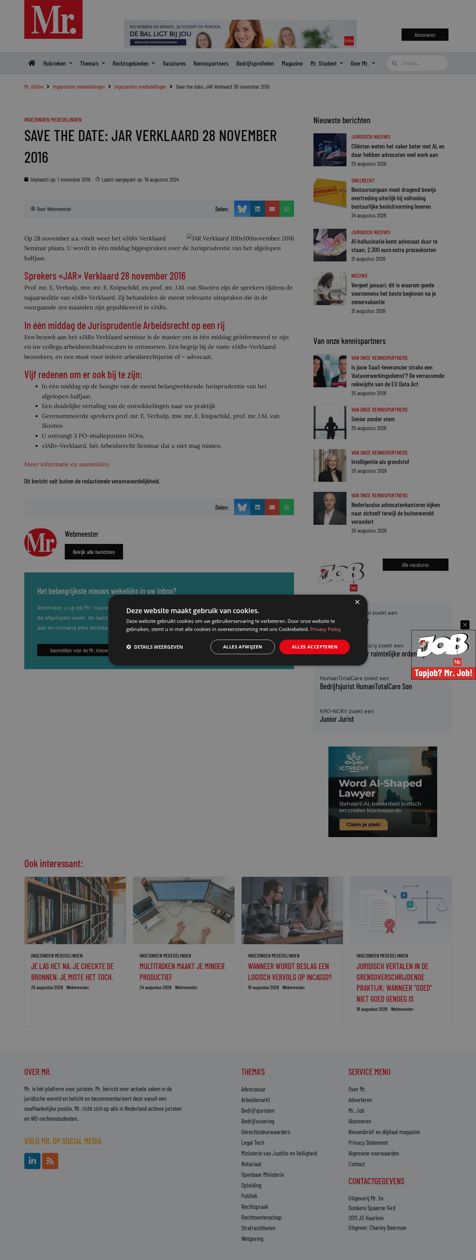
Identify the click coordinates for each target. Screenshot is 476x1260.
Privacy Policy (325, 629)
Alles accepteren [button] (314, 647)
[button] (154, 646)
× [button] (357, 602)
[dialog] (238, 630)
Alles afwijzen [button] (242, 647)
